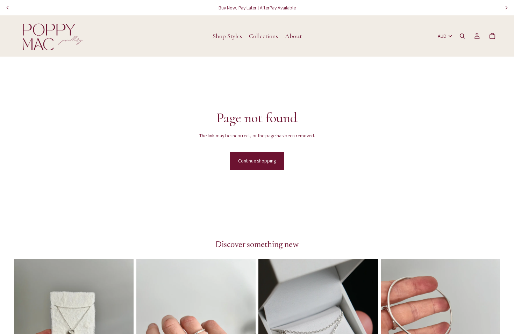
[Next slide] (506, 7)
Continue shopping (257, 161)
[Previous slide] (7, 7)
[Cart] (492, 36)
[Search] (462, 36)
